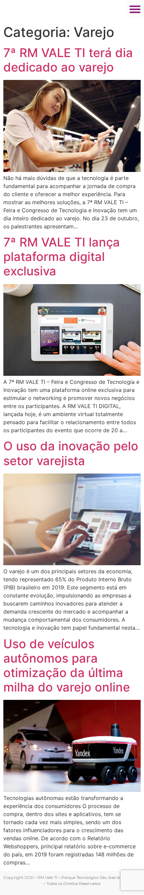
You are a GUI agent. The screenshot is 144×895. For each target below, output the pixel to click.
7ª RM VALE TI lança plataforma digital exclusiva (61, 256)
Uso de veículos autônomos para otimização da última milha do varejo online (66, 665)
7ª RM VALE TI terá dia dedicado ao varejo (68, 60)
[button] (135, 9)
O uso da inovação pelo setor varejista (70, 453)
